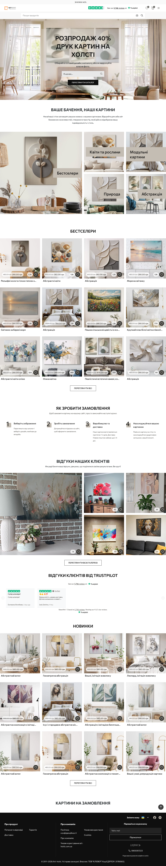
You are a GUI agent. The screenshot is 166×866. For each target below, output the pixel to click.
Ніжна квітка (49, 379)
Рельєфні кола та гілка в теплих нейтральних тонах (18, 280)
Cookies (87, 835)
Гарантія (33, 830)
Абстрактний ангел (11, 675)
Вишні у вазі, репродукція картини (144, 773)
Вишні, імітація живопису (98, 675)
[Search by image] (137, 15)
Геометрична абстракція (55, 675)
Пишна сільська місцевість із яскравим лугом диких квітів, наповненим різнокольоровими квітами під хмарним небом (102, 329)
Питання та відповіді (13, 830)
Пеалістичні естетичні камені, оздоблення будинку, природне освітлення (102, 379)
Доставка (8, 835)
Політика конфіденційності (69, 831)
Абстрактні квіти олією (13, 379)
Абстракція (91, 280)
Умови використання (93, 830)
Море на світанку (136, 280)
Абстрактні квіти (51, 280)
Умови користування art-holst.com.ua (72, 844)
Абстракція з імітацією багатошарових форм (102, 724)
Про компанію (67, 838)
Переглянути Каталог (83, 82)
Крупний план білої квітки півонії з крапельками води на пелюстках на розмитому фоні (144, 329)
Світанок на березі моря (13, 329)
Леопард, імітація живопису (141, 675)
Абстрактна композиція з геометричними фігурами (102, 773)
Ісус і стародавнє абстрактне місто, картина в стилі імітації (61, 724)
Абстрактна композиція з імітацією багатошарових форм (18, 724)
